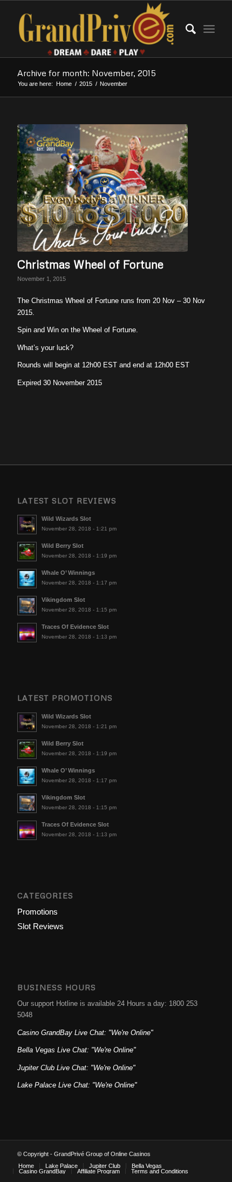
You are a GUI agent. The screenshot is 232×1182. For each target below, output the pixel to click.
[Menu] (209, 29)
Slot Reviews (40, 926)
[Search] (185, 29)
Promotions (37, 911)
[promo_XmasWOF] (102, 188)
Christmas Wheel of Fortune (90, 264)
